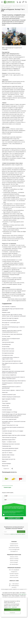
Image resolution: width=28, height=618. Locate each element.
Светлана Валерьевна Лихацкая (9, 320)
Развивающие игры (6, 446)
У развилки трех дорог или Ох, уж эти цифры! (12, 431)
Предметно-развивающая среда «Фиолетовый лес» (14, 380)
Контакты (14, 587)
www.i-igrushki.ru (22, 594)
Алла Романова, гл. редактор (9, 306)
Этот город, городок (7, 433)
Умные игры (5, 392)
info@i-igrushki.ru (15, 585)
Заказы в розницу (14, 560)
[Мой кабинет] (20, 2)
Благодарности (14, 551)
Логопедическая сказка (7, 355)
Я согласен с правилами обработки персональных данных (14, 514)
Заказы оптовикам (14, 558)
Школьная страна (6, 457)
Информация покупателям (14, 554)
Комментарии (7, 487)
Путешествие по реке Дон (8, 351)
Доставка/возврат (14, 564)
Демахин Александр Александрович (10, 318)
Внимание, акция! (6, 312)
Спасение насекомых (7, 409)
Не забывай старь (6, 369)
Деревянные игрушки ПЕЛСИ (8, 439)
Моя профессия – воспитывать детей (11, 322)
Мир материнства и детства (8, 459)
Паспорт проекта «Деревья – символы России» (13, 390)
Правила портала (14, 545)
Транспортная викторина (8, 342)
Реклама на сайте (14, 575)
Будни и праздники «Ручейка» (9, 399)
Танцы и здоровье (6, 403)
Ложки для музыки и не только (9, 450)
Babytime (4, 461)
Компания (14, 541)
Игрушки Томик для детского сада (10, 425)
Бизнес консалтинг (14, 577)
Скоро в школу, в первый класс (9, 375)
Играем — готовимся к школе (9, 441)
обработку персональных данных (17, 534)
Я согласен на (14, 534)
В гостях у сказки (6, 336)
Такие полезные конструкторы (9, 437)
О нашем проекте (14, 543)
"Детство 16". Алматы (7, 452)
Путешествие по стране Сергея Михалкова (12, 334)
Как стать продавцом (14, 569)
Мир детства (5, 465)
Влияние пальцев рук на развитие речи (11, 396)
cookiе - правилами (12, 607)
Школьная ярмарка (6, 463)
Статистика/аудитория (14, 549)
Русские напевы (5, 346)
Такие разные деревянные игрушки (10, 448)
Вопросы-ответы (14, 556)
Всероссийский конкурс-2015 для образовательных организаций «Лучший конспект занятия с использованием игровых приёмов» (14, 415)
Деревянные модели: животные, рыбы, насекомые (13, 435)
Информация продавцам (14, 567)
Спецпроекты (14, 571)
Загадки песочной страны (8, 348)
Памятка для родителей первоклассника (11, 361)
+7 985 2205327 (15, 583)
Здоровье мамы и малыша (8, 454)
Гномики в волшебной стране (9, 394)
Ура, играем (5, 401)
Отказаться (12, 612)
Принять (12, 609)
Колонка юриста (6, 407)
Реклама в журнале (14, 573)
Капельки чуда (5, 405)
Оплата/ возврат (14, 562)
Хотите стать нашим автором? (9, 419)
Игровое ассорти (6, 367)
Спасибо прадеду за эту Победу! (9, 412)
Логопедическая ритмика (8, 353)
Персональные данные (14, 547)
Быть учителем (5, 324)
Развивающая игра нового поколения (11, 444)
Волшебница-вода (6, 344)
